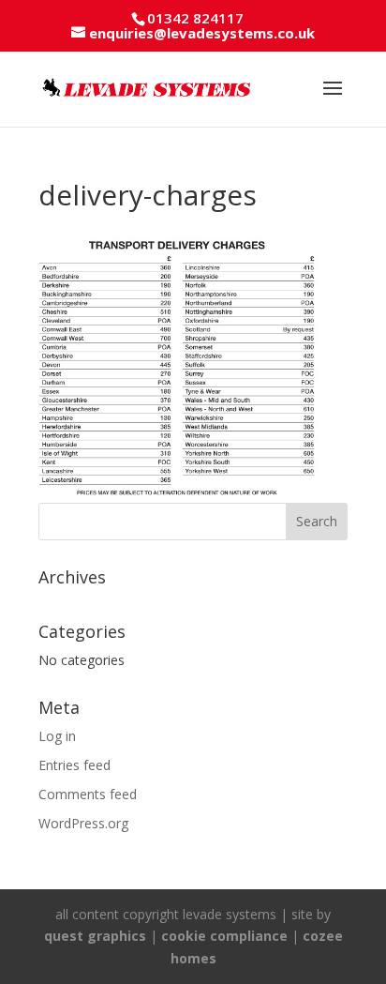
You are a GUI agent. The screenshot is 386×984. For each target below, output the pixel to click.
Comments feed (87, 794)
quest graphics (95, 936)
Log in (57, 736)
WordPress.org (83, 823)
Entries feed (74, 765)
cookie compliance (224, 936)
